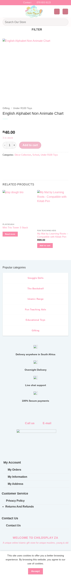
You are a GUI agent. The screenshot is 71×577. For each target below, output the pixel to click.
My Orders (14, 469)
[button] (5, 11)
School (35, 155)
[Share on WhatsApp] (6, 163)
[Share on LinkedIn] (37, 163)
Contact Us (13, 525)
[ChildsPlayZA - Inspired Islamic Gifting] (34, 11)
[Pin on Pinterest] (30, 163)
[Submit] (64, 22)
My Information (17, 476)
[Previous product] (12, 124)
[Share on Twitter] (18, 163)
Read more (10, 234)
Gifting (6, 108)
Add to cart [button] (45, 245)
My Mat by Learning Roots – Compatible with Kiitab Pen (52, 235)
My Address (15, 483)
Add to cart (30, 145)
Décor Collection (23, 155)
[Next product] (5, 124)
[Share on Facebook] (12, 163)
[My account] (57, 11)
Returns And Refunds (19, 506)
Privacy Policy (15, 500)
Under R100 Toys (22, 108)
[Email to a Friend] (24, 163)
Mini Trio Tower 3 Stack (15, 227)
